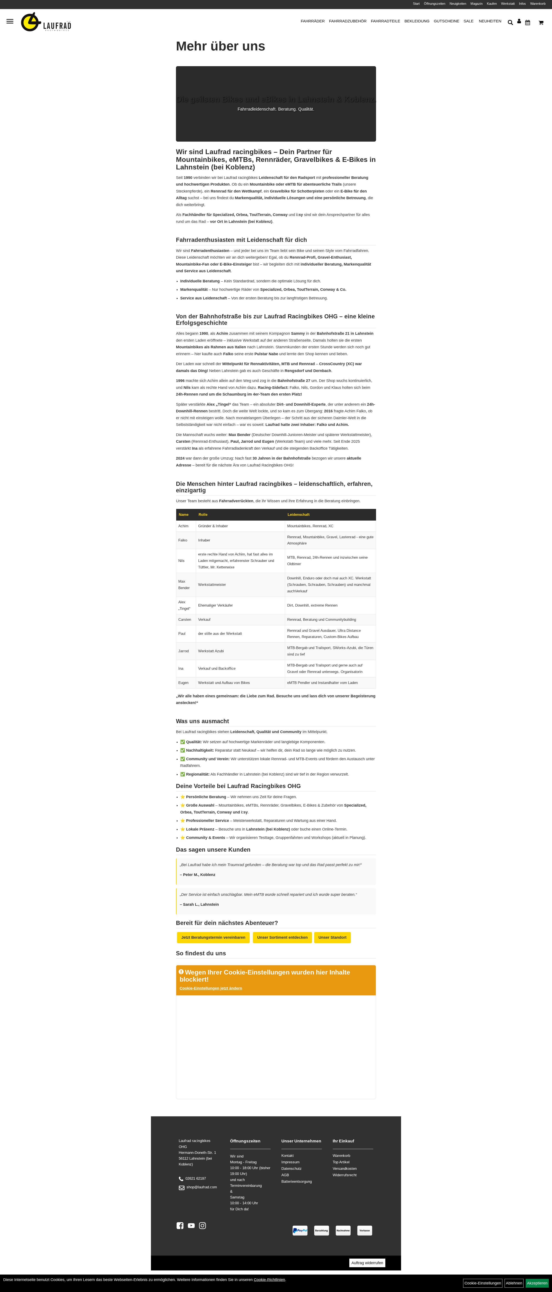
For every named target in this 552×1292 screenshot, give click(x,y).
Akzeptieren (537, 1283)
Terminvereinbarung (246, 1186)
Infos (522, 3)
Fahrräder (313, 21)
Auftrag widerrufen (367, 1263)
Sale (469, 21)
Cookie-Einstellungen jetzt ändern (211, 988)
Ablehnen (514, 1283)
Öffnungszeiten (434, 3)
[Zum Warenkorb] (541, 23)
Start (416, 3)
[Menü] (10, 22)
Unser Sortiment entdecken (282, 937)
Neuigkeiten (458, 3)
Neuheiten (490, 21)
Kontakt (287, 1156)
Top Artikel (341, 1162)
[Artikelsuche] (510, 23)
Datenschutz (291, 1169)
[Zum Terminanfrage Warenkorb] (527, 23)
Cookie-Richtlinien (269, 1280)
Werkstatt (508, 3)
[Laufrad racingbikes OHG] (52, 22)
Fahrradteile (385, 21)
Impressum (290, 1162)
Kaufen (492, 3)
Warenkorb (538, 3)
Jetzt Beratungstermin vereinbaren (213, 937)
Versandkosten (345, 1169)
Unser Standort (332, 937)
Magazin (476, 3)
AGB (285, 1175)
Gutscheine (446, 21)
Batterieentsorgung (296, 1181)
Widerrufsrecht (345, 1175)
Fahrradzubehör (348, 21)
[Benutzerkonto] (519, 21)
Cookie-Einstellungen (482, 1283)
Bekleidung (417, 21)
